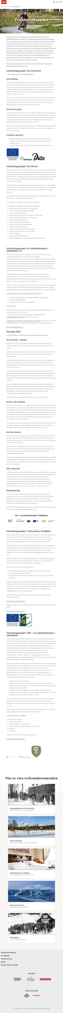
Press (3, 962)
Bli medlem (5, 956)
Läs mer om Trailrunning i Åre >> (15, 601)
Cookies (24, 1008)
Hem (2, 6)
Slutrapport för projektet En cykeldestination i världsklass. (23, 321)
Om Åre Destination (7, 6)
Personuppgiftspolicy (45, 1008)
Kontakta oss (6, 959)
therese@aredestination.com (15, 317)
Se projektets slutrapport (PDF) (15, 611)
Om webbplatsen (17, 1008)
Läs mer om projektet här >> (14, 327)
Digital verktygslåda (9, 965)
